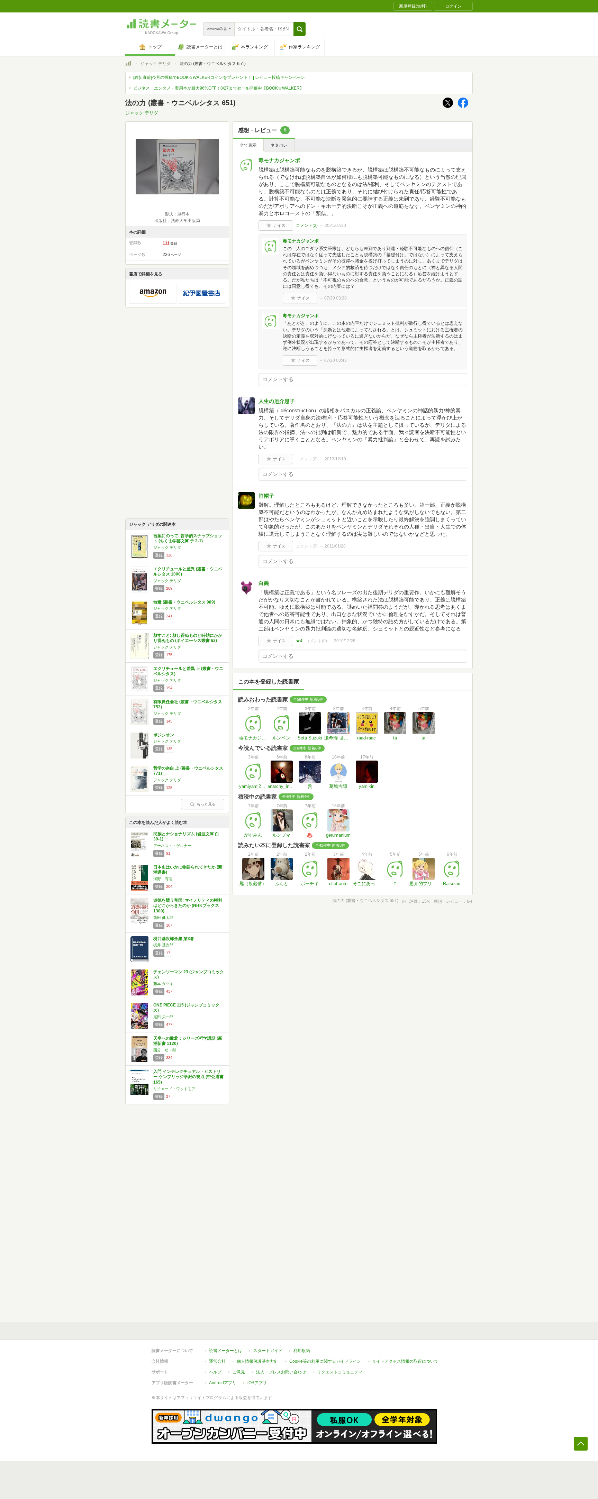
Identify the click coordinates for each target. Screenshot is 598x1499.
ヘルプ (215, 1372)
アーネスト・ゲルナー (172, 846)
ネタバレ (279, 145)
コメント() (307, 225)
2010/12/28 (344, 641)
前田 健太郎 (163, 918)
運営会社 (217, 1361)
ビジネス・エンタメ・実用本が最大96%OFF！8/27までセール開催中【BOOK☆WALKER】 (218, 88)
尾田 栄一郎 (163, 1017)
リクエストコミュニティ (340, 1372)
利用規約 (301, 1351)
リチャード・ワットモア (174, 1089)
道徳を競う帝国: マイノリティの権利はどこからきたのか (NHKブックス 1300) (187, 905)
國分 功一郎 (164, 1050)
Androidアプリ (222, 1383)
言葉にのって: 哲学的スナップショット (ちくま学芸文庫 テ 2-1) (187, 538)
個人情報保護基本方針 (257, 1361)
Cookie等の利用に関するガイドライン (325, 1361)
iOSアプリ (257, 1383)
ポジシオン (163, 735)
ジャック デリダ (156, 63)
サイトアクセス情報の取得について (405, 1361)
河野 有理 (162, 879)
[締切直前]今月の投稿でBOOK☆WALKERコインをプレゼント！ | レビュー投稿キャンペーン (219, 77)
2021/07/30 (335, 225)
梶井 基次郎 (163, 945)
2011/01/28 (335, 546)
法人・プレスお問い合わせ (281, 1372)
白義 (264, 583)
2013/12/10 (335, 459)
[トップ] (128, 64)
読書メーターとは (225, 1351)
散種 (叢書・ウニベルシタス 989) (184, 602)
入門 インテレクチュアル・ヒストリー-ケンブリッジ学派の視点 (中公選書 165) (188, 1077)
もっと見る (206, 804)
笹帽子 (266, 496)
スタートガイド (267, 1351)
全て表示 (248, 145)
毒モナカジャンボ (279, 160)
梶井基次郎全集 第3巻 (173, 938)
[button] (299, 29)
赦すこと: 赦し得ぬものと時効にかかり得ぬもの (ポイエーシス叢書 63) (187, 638)
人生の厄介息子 (277, 401)
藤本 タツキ (163, 984)
